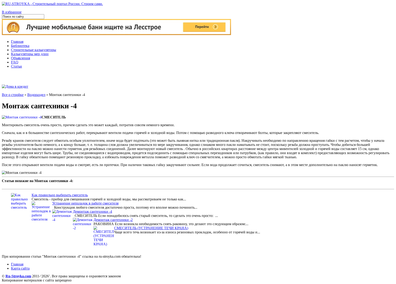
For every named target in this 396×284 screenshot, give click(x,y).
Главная (17, 42)
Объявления (20, 58)
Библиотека (20, 46)
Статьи (16, 66)
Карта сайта (20, 268)
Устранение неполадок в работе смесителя (85, 203)
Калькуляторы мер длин (30, 54)
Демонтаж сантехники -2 (113, 220)
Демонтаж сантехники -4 (92, 211)
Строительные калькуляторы (33, 50)
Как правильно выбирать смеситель (60, 195)
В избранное (12, 12)
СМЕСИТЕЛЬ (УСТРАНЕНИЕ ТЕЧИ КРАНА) (151, 228)
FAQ (14, 62)
